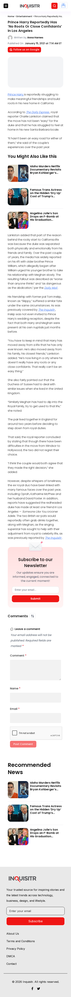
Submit (35, 598)
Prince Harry (16, 94)
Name (15, 688)
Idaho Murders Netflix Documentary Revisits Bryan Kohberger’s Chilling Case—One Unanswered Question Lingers (45, 174)
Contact (11, 963)
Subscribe (35, 921)
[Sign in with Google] (63, 5)
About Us (12, 933)
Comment (18, 656)
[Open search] (54, 6)
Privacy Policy (15, 948)
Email (15, 709)
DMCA (10, 956)
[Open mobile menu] (6, 6)
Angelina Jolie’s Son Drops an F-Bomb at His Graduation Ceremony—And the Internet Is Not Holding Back (45, 221)
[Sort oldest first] (33, 616)
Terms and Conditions (20, 941)
